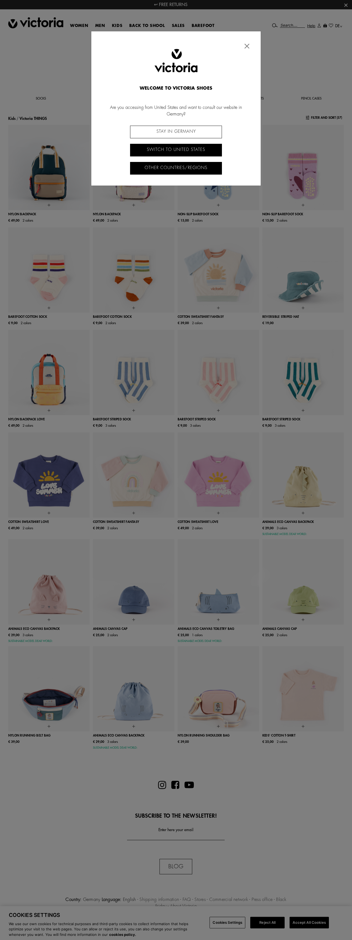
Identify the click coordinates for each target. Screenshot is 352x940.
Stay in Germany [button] (176, 131)
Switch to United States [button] (176, 150)
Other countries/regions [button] (176, 168)
